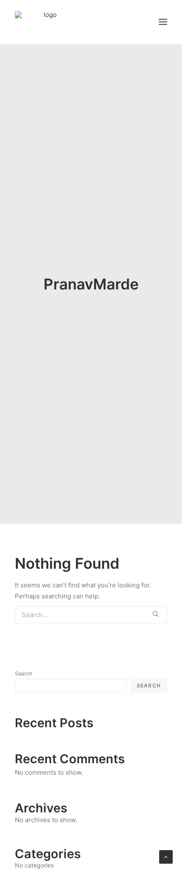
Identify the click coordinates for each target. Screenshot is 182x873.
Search (23, 673)
